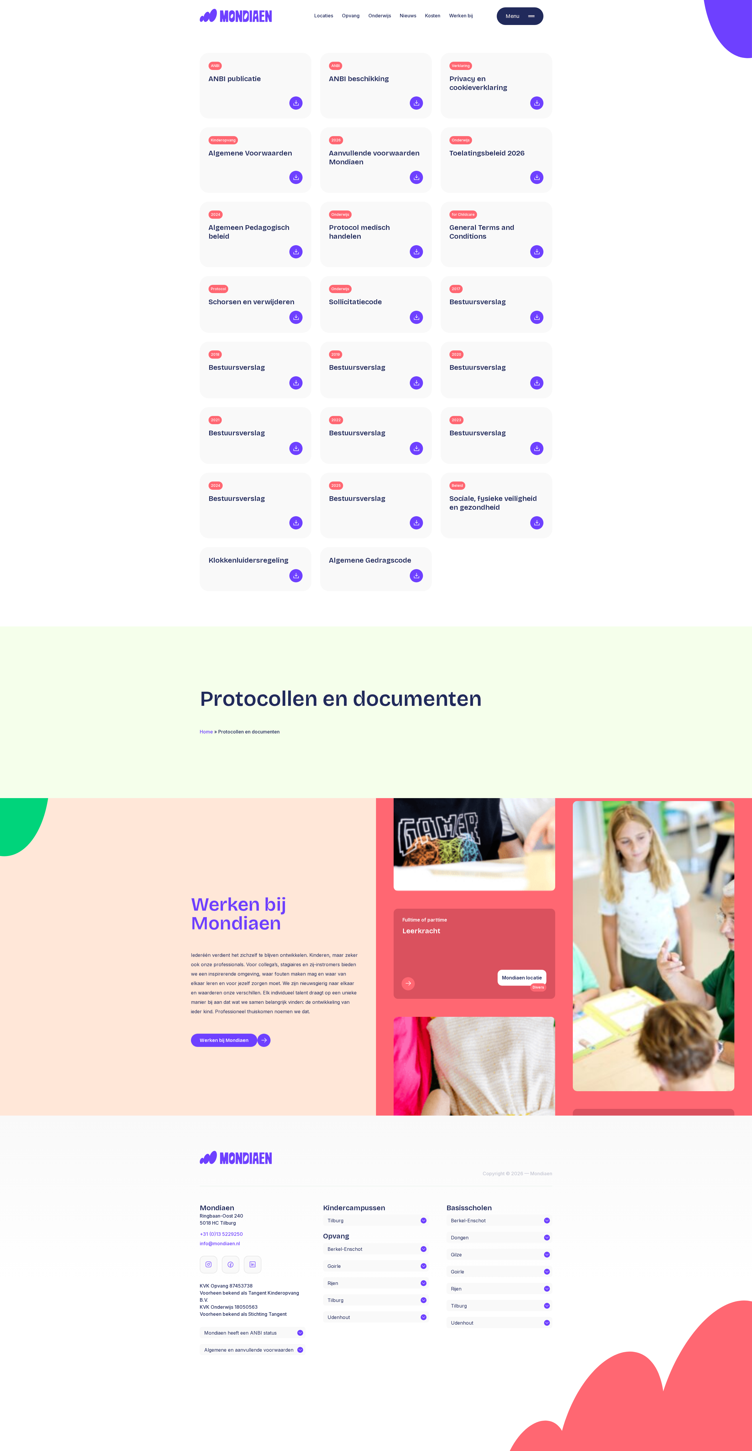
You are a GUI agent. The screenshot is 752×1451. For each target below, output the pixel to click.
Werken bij (461, 16)
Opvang (351, 16)
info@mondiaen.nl (220, 1243)
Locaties (323, 16)
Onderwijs (379, 16)
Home (206, 732)
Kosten (432, 16)
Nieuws (408, 16)
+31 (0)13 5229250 (221, 1234)
